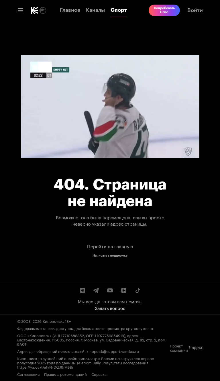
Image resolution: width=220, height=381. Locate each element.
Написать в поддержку (110, 255)
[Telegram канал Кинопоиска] (96, 290)
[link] (34, 10)
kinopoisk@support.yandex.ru (113, 351)
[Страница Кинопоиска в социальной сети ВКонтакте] (82, 290)
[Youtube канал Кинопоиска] (110, 290)
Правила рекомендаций (65, 374)
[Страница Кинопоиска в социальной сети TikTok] (137, 290)
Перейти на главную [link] (110, 246)
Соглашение (28, 374)
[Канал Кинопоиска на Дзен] (123, 290)
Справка (99, 374)
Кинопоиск (53, 321)
